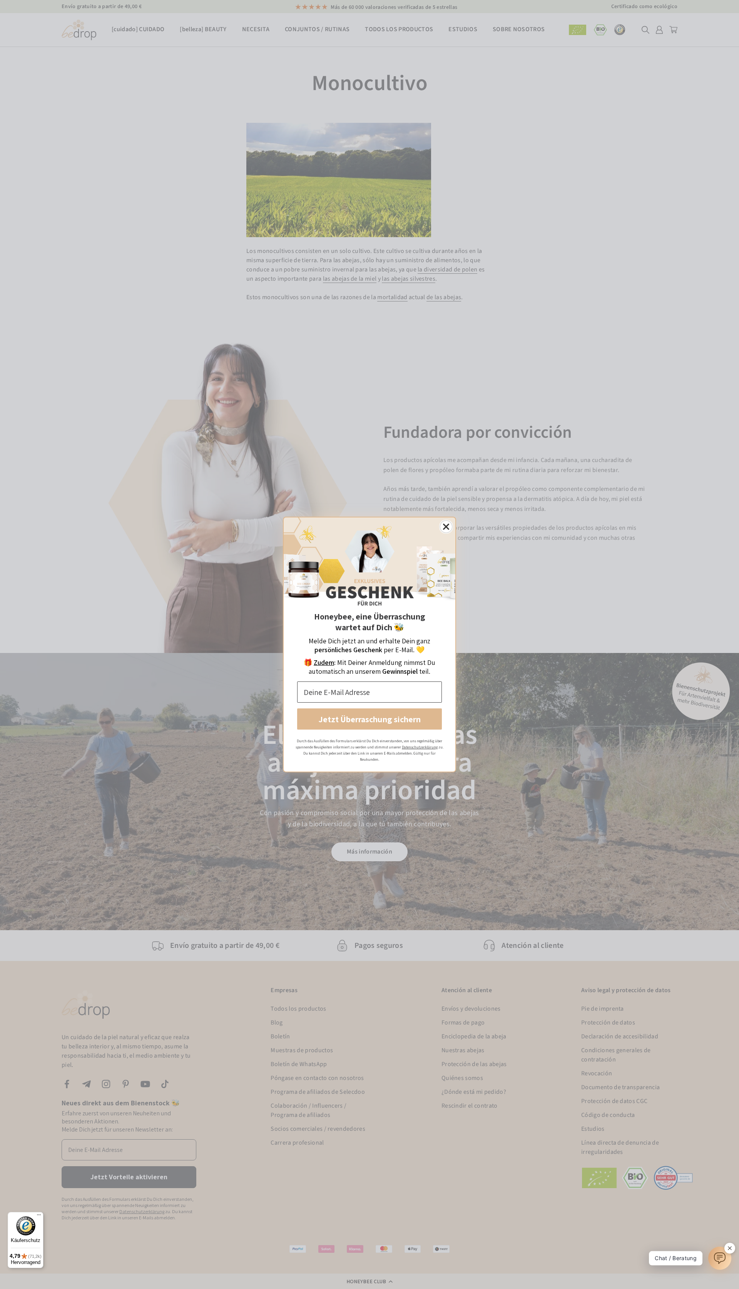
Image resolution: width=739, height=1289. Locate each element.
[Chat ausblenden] (729, 1248)
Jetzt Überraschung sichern (370, 719)
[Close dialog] (446, 527)
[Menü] (38, 1216)
